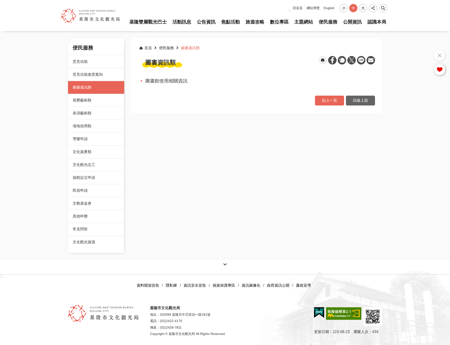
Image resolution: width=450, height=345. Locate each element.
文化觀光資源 (84, 242)
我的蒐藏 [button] (439, 69)
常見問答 (80, 229)
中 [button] (353, 8)
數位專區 (279, 21)
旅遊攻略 (255, 21)
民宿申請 (80, 190)
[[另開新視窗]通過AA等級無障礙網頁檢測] (343, 313)
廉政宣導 (303, 285)
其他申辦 (80, 216)
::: (289, 10)
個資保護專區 (224, 285)
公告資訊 (206, 21)
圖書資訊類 (82, 87)
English (329, 8)
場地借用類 (82, 126)
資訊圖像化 (251, 285)
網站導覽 (313, 8)
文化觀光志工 (84, 165)
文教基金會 (82, 203)
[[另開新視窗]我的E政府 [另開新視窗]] (319, 312)
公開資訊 (352, 21)
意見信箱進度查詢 (88, 74)
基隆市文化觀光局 (90, 15)
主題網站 (303, 21)
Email (371, 60)
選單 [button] (443, 55)
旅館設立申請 (84, 178)
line (361, 60)
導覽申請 (80, 139)
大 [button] (363, 8)
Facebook (332, 60)
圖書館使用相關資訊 (166, 80)
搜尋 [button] (383, 8)
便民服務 (328, 21)
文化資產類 (82, 152)
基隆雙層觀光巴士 (148, 21)
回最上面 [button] (360, 100)
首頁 (148, 48)
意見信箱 (80, 62)
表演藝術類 (82, 113)
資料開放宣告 (148, 285)
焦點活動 (230, 21)
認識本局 (377, 21)
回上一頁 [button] (329, 100)
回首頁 (298, 8)
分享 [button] (373, 8)
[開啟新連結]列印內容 (323, 60)
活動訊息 (181, 21)
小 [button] (344, 8)
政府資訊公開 (278, 285)
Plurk (342, 60)
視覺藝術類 (82, 100)
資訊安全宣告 (195, 285)
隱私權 (171, 285)
